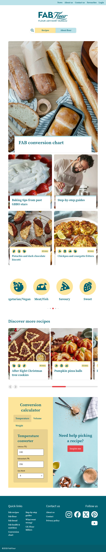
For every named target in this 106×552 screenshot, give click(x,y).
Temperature (22, 418)
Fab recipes (13, 512)
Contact (49, 516)
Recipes (45, 30)
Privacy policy (52, 520)
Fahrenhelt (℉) (23, 458)
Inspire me (75, 448)
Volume (37, 418)
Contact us (80, 2)
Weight (19, 425)
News (59, 2)
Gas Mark (21, 471)
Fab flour (12, 516)
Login (101, 2)
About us (69, 2)
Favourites (92, 2)
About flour (65, 30)
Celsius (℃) (22, 446)
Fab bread (12, 520)
